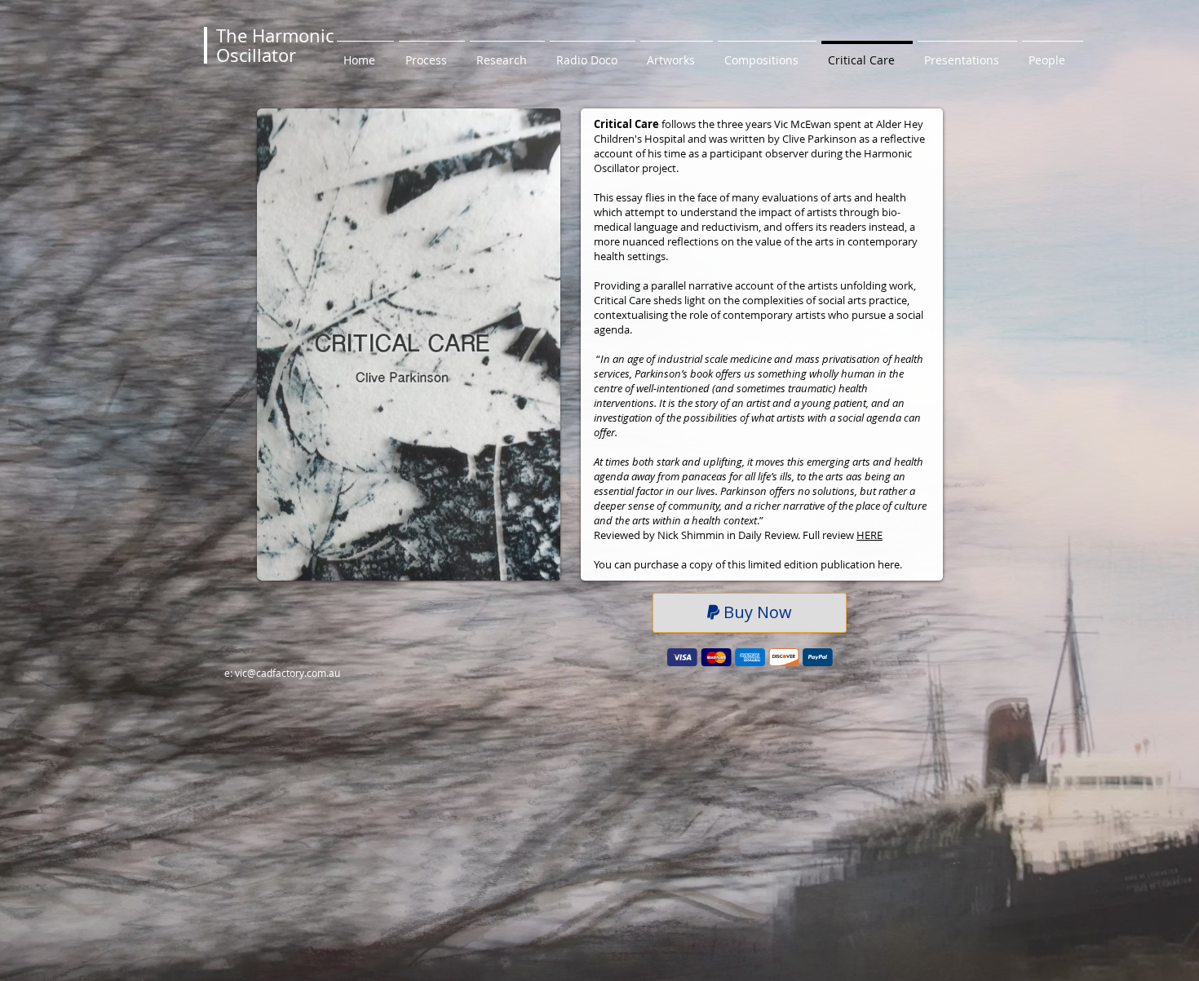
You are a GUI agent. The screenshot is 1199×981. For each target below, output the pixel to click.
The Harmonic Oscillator (275, 45)
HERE (869, 535)
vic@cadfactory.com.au (287, 672)
